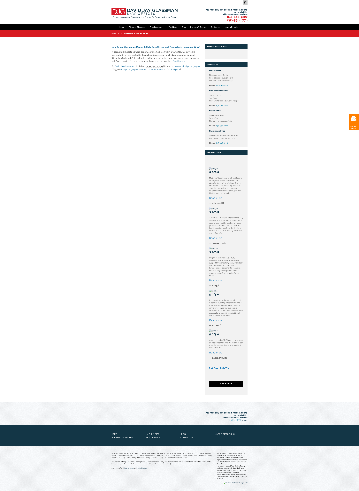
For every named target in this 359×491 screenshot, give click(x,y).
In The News (172, 27)
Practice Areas (156, 27)
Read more (215, 197)
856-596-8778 (237, 20)
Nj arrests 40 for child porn (167, 69)
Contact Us (215, 27)
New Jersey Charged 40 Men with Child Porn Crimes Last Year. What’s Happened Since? (155, 47)
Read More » (179, 61)
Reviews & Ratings (198, 27)
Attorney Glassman (137, 27)
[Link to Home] (145, 13)
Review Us (226, 383)
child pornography (129, 69)
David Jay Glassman (124, 66)
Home (121, 27)
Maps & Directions (232, 27)
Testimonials (153, 437)
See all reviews (219, 367)
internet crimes (146, 69)
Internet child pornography (187, 66)
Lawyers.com (129, 468)
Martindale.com (141, 468)
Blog (184, 27)
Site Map (167, 464)
